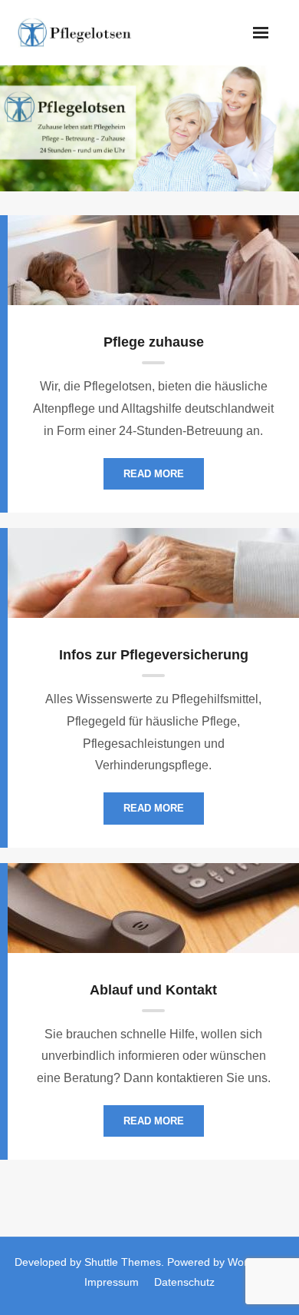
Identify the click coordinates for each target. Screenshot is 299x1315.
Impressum (111, 1282)
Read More (153, 474)
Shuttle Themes (122, 1262)
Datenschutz (184, 1282)
